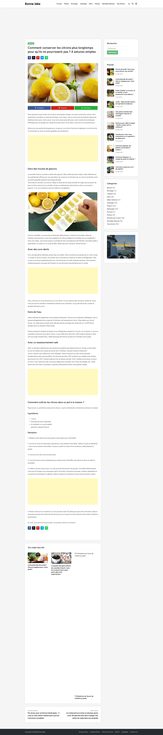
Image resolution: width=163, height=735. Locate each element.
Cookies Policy (95, 732)
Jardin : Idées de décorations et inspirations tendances (125, 103)
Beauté (109, 188)
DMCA (117, 732)
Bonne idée (32, 4)
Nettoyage (110, 209)
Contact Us (134, 732)
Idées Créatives (112, 200)
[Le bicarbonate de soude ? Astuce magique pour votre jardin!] (38, 557)
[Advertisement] (81, 22)
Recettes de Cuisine (114, 218)
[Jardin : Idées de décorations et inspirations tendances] (110, 102)
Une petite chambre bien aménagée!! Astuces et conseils (123, 114)
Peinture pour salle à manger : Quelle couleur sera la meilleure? (125, 125)
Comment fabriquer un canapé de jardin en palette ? (125, 158)
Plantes (97, 4)
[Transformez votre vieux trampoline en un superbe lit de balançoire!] (110, 135)
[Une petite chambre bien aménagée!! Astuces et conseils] (110, 112)
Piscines (109, 212)
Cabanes (110, 194)
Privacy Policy (83, 732)
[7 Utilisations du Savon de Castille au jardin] (86, 623)
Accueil (59, 4)
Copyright (124, 732)
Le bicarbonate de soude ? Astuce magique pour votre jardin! (38, 567)
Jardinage (83, 4)
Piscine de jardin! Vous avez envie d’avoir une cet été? (124, 70)
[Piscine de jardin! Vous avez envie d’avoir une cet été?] (110, 69)
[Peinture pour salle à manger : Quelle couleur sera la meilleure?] (110, 123)
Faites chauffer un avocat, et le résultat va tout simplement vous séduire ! (125, 92)
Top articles (121, 4)
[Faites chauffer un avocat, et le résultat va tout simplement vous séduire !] (110, 91)
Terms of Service (107, 732)
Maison (66, 4)
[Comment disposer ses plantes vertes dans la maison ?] (110, 146)
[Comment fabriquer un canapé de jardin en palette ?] (110, 157)
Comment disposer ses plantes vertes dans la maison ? (123, 148)
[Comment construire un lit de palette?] (110, 167)
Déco (91, 4)
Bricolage (74, 4)
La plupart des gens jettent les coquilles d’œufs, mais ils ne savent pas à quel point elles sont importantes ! (61, 570)
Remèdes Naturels (108, 4)
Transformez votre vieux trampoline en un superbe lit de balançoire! (125, 136)
